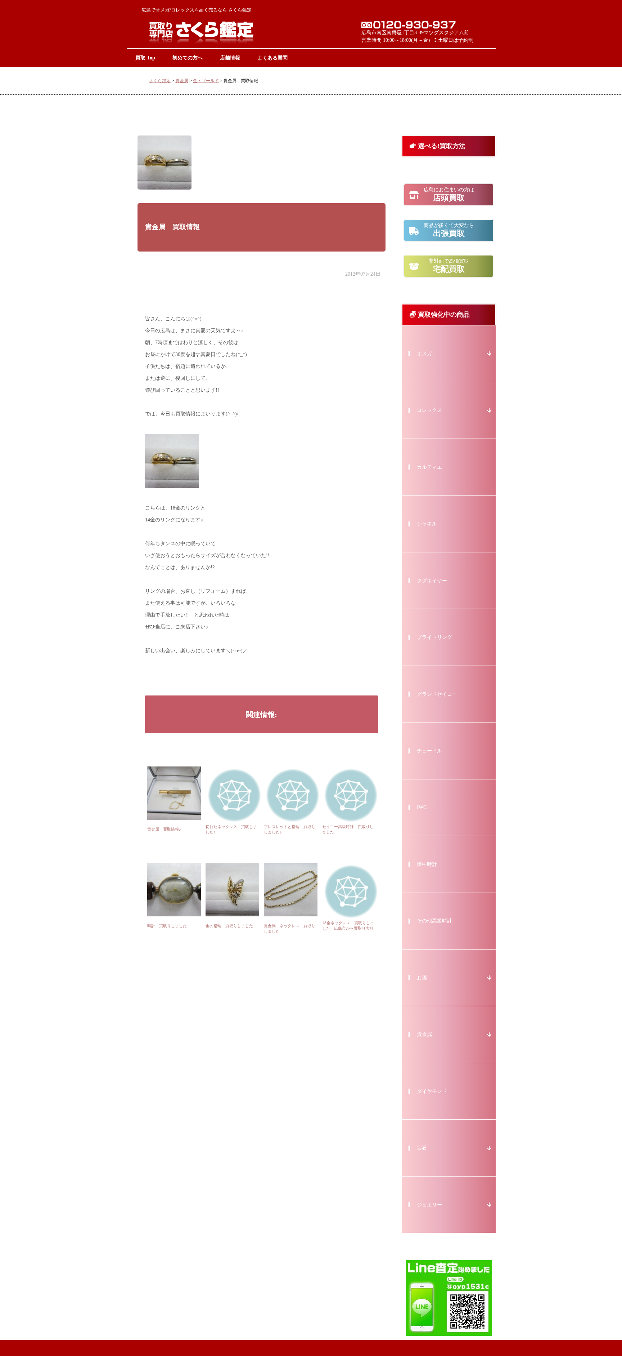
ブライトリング (434, 637)
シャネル (427, 523)
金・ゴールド (206, 80)
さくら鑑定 (160, 80)
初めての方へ (187, 58)
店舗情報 (230, 58)
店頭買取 (449, 194)
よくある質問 (272, 58)
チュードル (429, 750)
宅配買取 (449, 266)
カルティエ (429, 467)
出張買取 (449, 230)
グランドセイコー (437, 694)
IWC (422, 807)
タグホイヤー (432, 580)
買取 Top (145, 58)
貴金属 (181, 80)
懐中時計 (427, 864)
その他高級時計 (434, 921)
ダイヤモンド (432, 1091)
